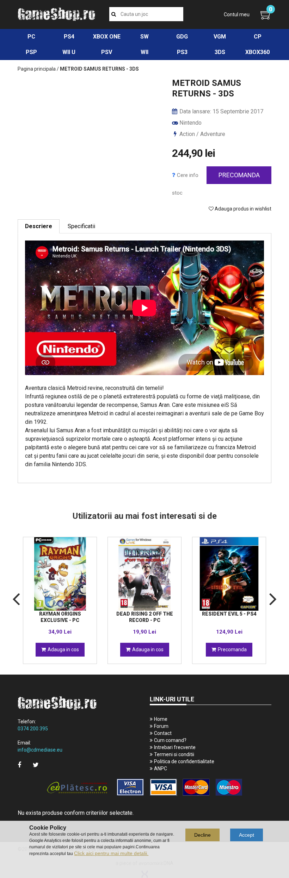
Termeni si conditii (174, 754)
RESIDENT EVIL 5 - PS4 (229, 614)
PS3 (182, 52)
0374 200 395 (33, 728)
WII (144, 52)
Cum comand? (170, 740)
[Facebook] (19, 765)
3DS (220, 52)
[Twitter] (36, 765)
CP (258, 36)
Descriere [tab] (38, 226)
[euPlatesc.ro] (144, 788)
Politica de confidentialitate (184, 761)
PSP (31, 52)
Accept (246, 835)
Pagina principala (37, 69)
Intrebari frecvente (175, 747)
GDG (182, 36)
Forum (161, 726)
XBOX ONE (107, 36)
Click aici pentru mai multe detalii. (111, 853)
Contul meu (237, 14)
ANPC (160, 768)
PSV (106, 52)
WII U (68, 52)
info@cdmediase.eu (40, 750)
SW (144, 36)
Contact (163, 733)
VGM (220, 36)
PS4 (69, 36)
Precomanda (239, 175)
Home (160, 719)
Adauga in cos (63, 649)
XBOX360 (257, 52)
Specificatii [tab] (81, 226)
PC (31, 36)
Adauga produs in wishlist (242, 209)
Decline (202, 835)
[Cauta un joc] (113, 14)
